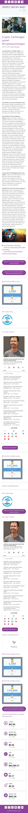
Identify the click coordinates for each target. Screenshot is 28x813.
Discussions (17, 245)
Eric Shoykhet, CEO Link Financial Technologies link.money (11, 422)
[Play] (14, 235)
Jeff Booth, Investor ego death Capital (12, 382)
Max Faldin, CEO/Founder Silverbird (12, 396)
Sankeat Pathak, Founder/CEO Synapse (12, 386)
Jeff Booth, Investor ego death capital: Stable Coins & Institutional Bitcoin (12, 377)
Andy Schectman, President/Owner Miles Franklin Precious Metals (13, 411)
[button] (20, 10)
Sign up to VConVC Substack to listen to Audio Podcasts (14, 262)
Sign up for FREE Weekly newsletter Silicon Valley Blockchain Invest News (14, 708)
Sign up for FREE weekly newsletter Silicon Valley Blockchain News (14, 272)
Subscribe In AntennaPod (10, 447)
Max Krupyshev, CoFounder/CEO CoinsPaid (13, 400)
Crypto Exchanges (9, 245)
